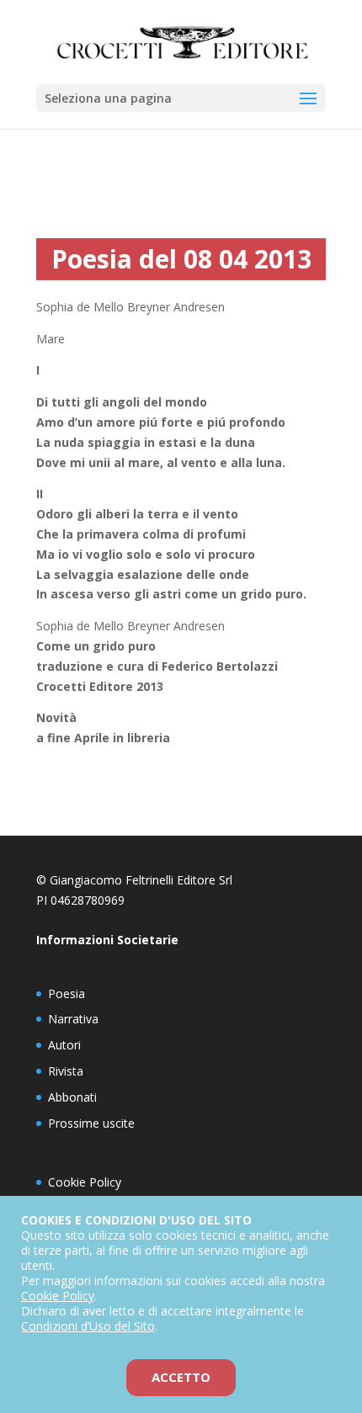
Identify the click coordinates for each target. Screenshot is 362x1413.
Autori (64, 1045)
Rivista (65, 1071)
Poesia (66, 993)
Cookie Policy (84, 1182)
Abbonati (72, 1097)
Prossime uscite (91, 1123)
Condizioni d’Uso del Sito (88, 1326)
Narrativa (73, 1019)
